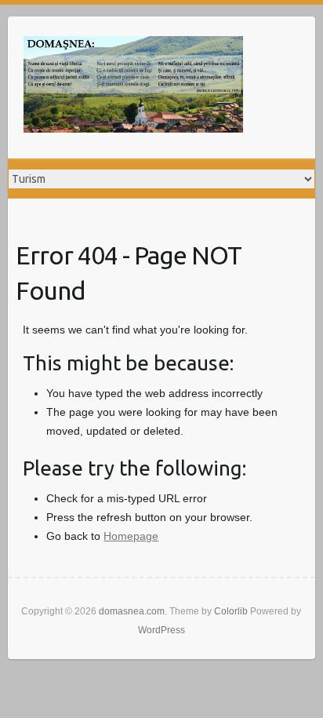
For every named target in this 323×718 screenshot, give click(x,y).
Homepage (130, 536)
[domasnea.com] (133, 87)
